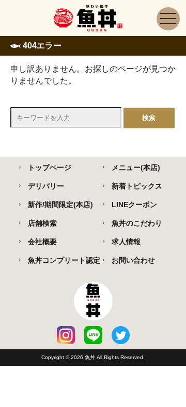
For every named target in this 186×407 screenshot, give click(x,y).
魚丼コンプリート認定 (64, 260)
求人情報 (126, 242)
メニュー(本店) (136, 167)
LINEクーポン (134, 204)
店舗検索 (42, 223)
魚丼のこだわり (137, 223)
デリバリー (46, 186)
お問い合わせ (133, 260)
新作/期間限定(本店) (60, 204)
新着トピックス (137, 186)
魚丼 (91, 357)
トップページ (49, 167)
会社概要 (42, 242)
